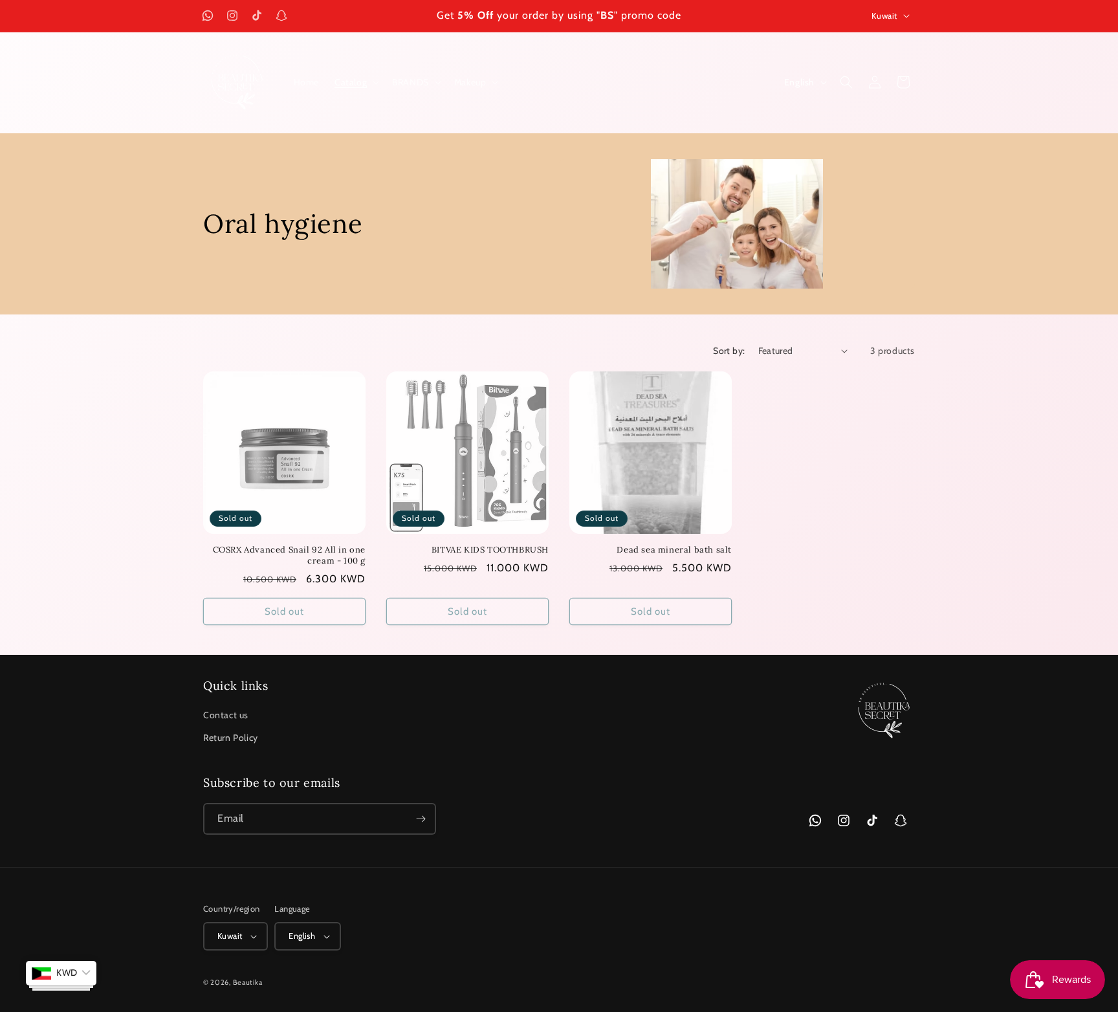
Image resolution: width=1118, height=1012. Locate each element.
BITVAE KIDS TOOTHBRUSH (490, 550)
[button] (355, 82)
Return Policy (230, 737)
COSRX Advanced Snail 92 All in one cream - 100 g (289, 555)
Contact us (225, 715)
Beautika (248, 982)
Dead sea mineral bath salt (674, 550)
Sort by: (729, 351)
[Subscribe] (420, 819)
